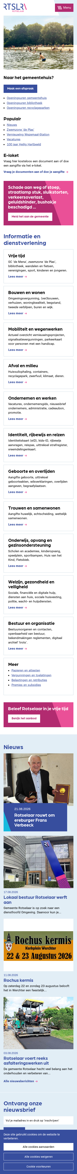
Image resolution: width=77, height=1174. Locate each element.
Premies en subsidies (26, 685)
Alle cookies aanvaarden (38, 1147)
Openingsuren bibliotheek (24, 103)
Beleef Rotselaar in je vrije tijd (38, 708)
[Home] (15, 8)
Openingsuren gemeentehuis (27, 98)
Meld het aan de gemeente (30, 216)
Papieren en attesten (25, 670)
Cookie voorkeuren (39, 1166)
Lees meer (15, 276)
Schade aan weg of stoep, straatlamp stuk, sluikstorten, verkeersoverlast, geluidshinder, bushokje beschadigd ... (38, 196)
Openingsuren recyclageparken (28, 107)
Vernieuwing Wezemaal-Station (28, 134)
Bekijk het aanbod (24, 718)
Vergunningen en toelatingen (31, 675)
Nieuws (12, 124)
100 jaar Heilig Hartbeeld (24, 144)
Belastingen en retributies (29, 680)
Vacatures (13, 139)
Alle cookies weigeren (39, 1156)
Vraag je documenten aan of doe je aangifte (34, 171)
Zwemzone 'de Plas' (20, 129)
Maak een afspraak (20, 88)
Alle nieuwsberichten (19, 1081)
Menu (67, 7)
